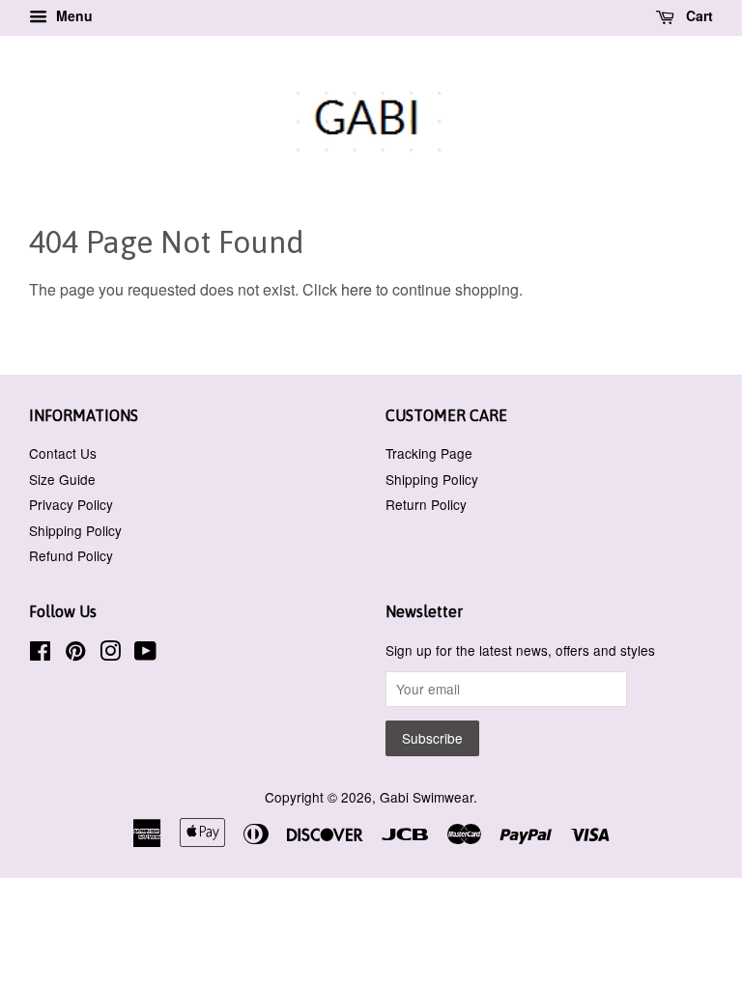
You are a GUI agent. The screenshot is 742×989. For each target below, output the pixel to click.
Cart (697, 15)
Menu (72, 15)
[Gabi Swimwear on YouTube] (145, 654)
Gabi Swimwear (426, 796)
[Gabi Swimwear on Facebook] (40, 654)
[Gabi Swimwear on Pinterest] (75, 654)
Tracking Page (428, 453)
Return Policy (426, 504)
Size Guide (62, 479)
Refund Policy (71, 555)
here (356, 289)
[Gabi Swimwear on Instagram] (110, 654)
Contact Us (63, 453)
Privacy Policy (71, 504)
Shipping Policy (75, 530)
